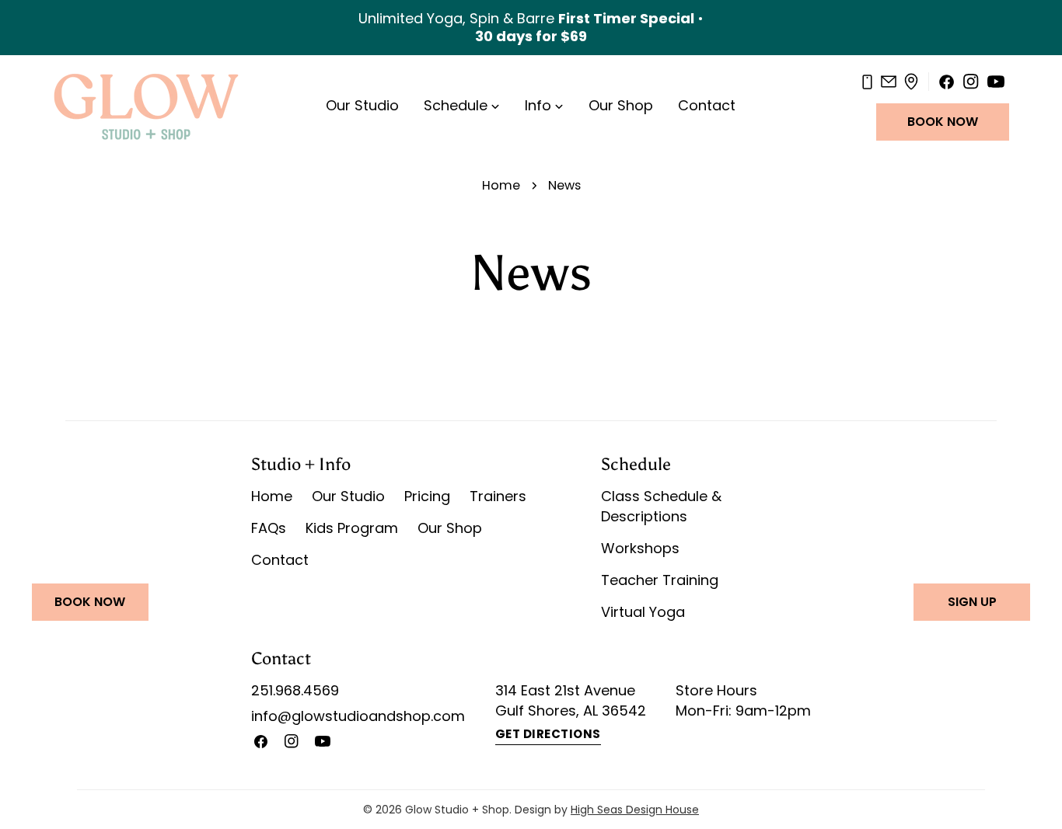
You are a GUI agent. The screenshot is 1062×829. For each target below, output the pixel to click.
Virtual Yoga (643, 612)
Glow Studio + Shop (457, 809)
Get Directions (548, 734)
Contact (280, 560)
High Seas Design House (635, 809)
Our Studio (348, 496)
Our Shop (449, 528)
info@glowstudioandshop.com (358, 716)
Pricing (427, 496)
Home (501, 185)
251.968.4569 (295, 690)
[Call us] (867, 82)
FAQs (268, 528)
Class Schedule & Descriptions (661, 506)
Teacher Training (659, 580)
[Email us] (888, 82)
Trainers (498, 496)
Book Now (942, 122)
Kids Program (352, 528)
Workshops (640, 548)
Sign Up (972, 602)
